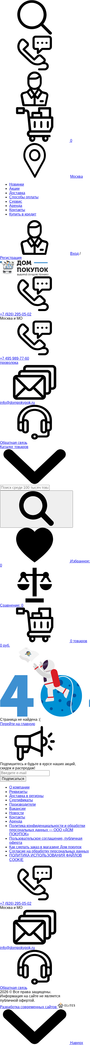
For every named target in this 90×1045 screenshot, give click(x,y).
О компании (19, 787)
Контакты (17, 210)
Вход (74, 254)
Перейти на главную (17, 724)
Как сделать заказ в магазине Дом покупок (45, 847)
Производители (22, 804)
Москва (76, 176)
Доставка (17, 193)
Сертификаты (21, 800)
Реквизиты (18, 792)
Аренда (15, 206)
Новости (16, 813)
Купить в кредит (22, 214)
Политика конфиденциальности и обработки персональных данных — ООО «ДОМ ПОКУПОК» (47, 830)
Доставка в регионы (26, 796)
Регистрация (11, 258)
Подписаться (13, 779)
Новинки (16, 184)
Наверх (76, 1043)
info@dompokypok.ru (17, 403)
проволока (9, 363)
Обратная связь (13, 443)
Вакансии (17, 809)
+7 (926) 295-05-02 (15, 314)
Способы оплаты (24, 197)
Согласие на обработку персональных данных (49, 851)
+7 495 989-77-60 (14, 358)
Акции (14, 188)
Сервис (15, 201)
